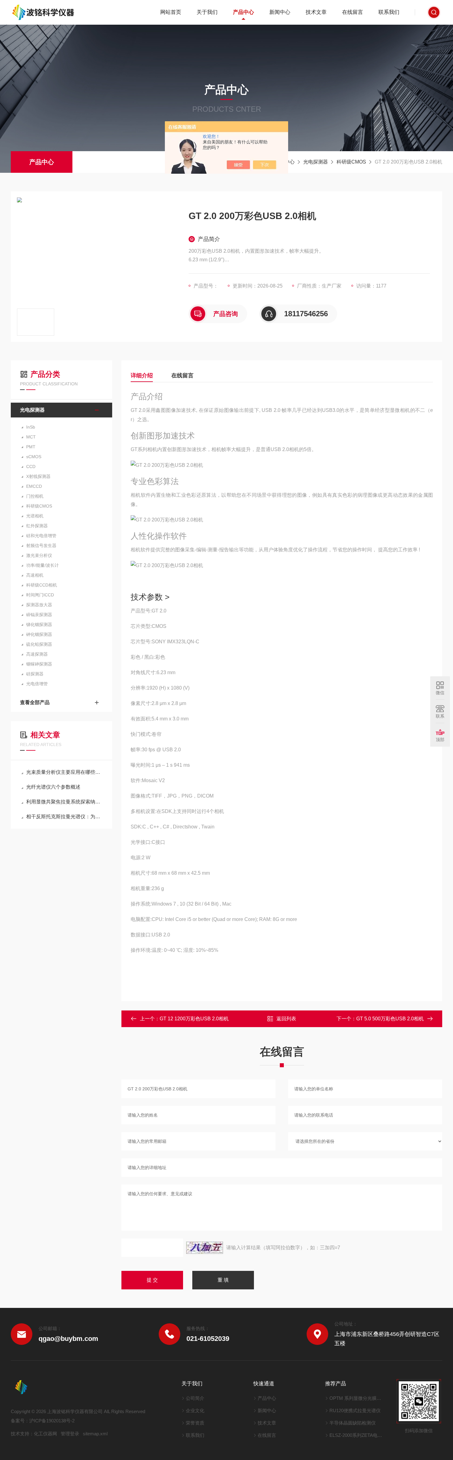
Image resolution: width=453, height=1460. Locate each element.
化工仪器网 (45, 1433)
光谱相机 (34, 515)
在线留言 (352, 12)
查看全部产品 (35, 702)
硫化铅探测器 (39, 644)
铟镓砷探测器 (39, 664)
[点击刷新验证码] (204, 1248)
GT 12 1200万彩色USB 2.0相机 (194, 1018)
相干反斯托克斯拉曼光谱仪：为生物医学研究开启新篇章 (64, 816)
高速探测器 (37, 654)
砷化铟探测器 (39, 634)
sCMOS (33, 456)
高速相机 (34, 575)
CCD (30, 466)
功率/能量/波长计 (42, 565)
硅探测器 (34, 673)
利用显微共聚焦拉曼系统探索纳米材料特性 (64, 801)
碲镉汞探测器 (39, 614)
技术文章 (316, 12)
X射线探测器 (38, 476)
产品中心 (243, 12)
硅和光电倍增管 (41, 535)
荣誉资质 (195, 1422)
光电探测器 (315, 161)
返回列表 (286, 1018)
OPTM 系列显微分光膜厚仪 (357, 1398)
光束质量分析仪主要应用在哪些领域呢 (64, 772)
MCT (31, 436)
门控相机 (34, 496)
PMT (30, 446)
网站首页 (170, 12)
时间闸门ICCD (40, 594)
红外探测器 (37, 525)
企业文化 (195, 1410)
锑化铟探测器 (39, 624)
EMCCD (34, 486)
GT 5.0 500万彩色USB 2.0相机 (390, 1018)
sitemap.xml (95, 1433)
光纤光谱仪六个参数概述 (53, 787)
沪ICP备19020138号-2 (52, 1420)
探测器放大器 (39, 604)
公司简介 (195, 1398)
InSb (30, 427)
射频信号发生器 (41, 545)
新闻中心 (279, 12)
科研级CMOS (351, 161)
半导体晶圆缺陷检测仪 (352, 1422)
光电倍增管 (37, 683)
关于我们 (207, 12)
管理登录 (70, 1433)
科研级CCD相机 (41, 585)
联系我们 (388, 12)
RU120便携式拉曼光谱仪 (355, 1410)
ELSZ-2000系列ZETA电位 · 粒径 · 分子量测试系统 (357, 1435)
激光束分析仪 (39, 555)
